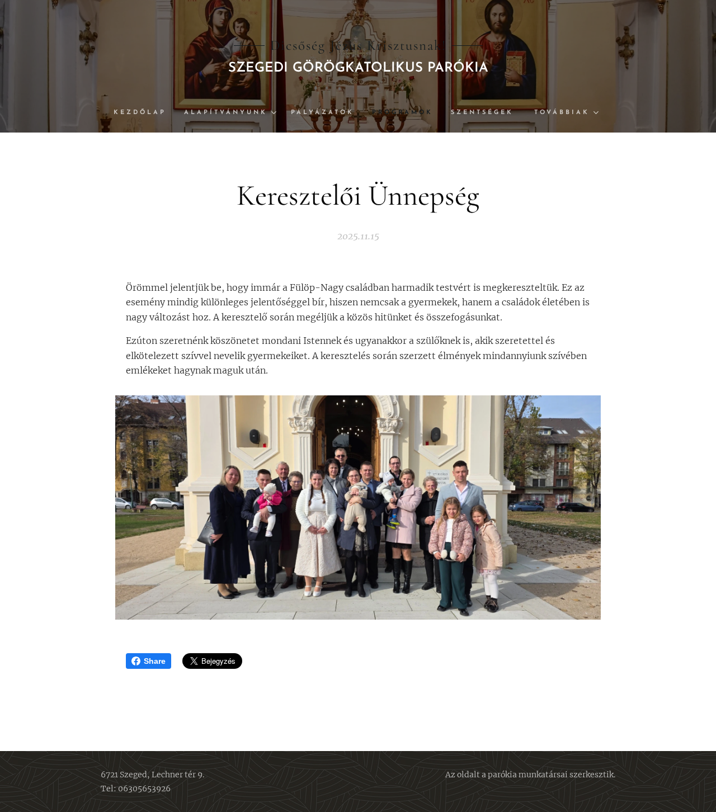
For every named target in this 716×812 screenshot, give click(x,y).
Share (155, 661)
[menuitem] (144, 113)
